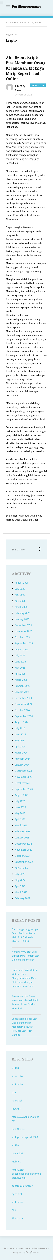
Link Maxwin (18, 1129)
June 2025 (20, 661)
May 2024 (20, 740)
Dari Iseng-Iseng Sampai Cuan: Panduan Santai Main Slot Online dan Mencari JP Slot (25, 935)
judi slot (16, 1161)
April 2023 (20, 819)
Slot (14, 1210)
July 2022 (20, 874)
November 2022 (23, 849)
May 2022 (20, 880)
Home (23, 22)
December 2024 (23, 698)
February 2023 (22, 831)
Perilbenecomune (26, 6)
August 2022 (21, 868)
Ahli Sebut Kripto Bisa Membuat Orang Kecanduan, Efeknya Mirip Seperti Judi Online (25, 68)
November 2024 (23, 704)
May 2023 (20, 813)
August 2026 (21, 582)
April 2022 (20, 886)
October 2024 (22, 710)
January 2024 (22, 764)
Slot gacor (17, 1218)
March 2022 (21, 892)
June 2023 (20, 807)
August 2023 (21, 795)
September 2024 (24, 716)
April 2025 (20, 673)
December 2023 (23, 770)
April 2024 (20, 746)
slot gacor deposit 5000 (25, 1137)
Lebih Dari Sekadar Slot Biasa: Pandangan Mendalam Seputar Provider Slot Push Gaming (24, 1026)
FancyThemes (32, 1252)
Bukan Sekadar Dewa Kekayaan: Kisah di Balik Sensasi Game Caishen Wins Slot (25, 1002)
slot (14, 1092)
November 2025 (23, 631)
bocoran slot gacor (22, 1185)
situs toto (17, 1076)
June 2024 (20, 734)
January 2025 (22, 692)
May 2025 (20, 667)
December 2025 (23, 625)
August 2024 (21, 722)
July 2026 (20, 588)
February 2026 (22, 613)
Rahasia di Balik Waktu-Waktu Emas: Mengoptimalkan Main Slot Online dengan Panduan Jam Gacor (25, 978)
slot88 (15, 1068)
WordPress (39, 1248)
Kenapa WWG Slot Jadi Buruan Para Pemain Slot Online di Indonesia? (25, 955)
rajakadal (17, 1100)
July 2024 (20, 728)
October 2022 (22, 855)
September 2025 (24, 643)
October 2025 (22, 637)
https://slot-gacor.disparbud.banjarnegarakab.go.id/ (26, 1173)
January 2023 (22, 837)
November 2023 (23, 777)
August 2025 (21, 649)
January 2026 (22, 619)
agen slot (17, 1194)
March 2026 (21, 607)
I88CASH (16, 1108)
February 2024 (22, 758)
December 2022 (23, 843)
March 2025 (21, 679)
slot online (17, 1084)
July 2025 (20, 655)
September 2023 (24, 789)
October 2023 (22, 783)
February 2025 (22, 686)
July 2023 (20, 801)
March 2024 (21, 752)
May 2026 (20, 594)
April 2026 (20, 601)
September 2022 (24, 861)
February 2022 (22, 898)
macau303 (17, 1153)
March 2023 (21, 825)
